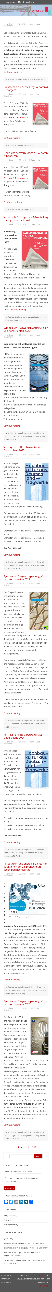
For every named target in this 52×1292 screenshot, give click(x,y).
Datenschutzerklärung (26, 1279)
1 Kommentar (35, 160)
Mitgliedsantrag (11, 1215)
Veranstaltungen (22, 433)
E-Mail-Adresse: (10, 1171)
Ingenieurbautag (18, 993)
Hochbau (13, 565)
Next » (35, 1146)
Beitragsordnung (11, 1225)
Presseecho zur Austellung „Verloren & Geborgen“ (26, 88)
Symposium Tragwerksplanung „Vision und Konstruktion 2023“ (26, 1002)
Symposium (17, 436)
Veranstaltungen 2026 (24, 145)
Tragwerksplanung (31, 436)
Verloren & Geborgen (14, 117)
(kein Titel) (8, 1238)
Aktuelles (10, 79)
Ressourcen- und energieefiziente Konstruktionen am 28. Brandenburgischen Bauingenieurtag (26, 866)
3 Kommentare (35, 224)
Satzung (7, 1220)
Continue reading (13, 72)
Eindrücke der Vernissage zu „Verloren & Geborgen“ (26, 154)
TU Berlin (17, 568)
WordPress (43, 1286)
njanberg (9, 24)
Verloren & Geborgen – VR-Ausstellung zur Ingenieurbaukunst (26, 218)
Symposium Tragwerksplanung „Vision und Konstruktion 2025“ (26, 329)
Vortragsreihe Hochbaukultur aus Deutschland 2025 (23, 448)
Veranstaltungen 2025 (24, 562)
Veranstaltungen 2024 (24, 849)
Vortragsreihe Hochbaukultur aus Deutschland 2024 (23, 736)
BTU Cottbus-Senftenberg (20, 990)
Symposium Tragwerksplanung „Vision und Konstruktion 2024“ (26, 577)
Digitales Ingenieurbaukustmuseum (30, 79)
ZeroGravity (41, 1275)
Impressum (24, 1275)
